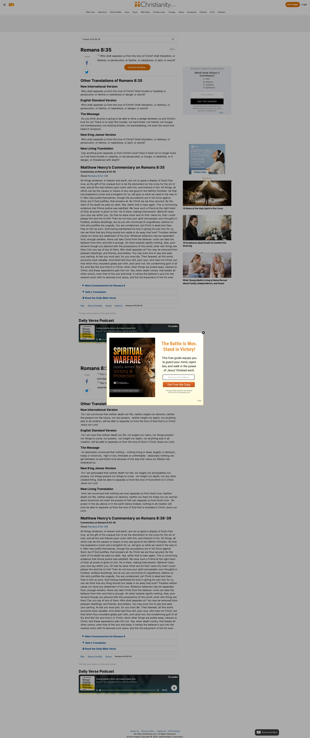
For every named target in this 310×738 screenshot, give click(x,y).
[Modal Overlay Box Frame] (155, 369)
